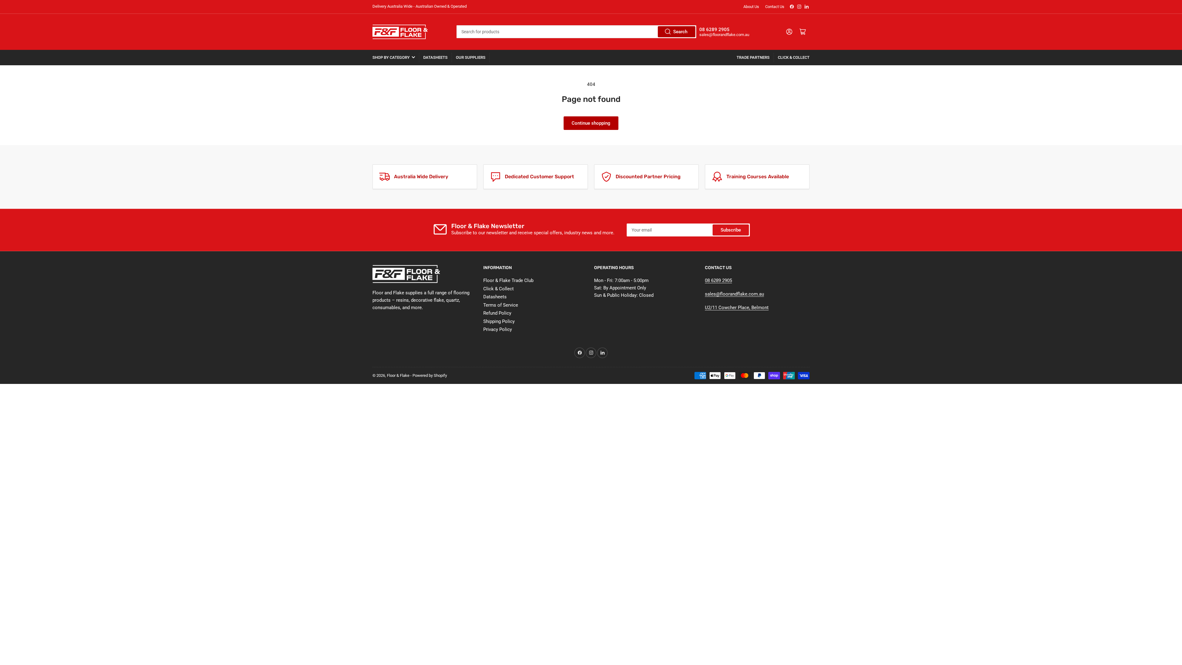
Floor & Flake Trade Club (508, 280)
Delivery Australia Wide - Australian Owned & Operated (419, 6)
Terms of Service (500, 305)
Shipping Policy (499, 321)
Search (680, 31)
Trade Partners (753, 57)
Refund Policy (497, 313)
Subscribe (731, 230)
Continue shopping (591, 123)
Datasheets (435, 57)
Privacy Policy (497, 329)
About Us (751, 6)
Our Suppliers (470, 57)
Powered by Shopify (429, 375)
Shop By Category (391, 57)
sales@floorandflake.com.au (734, 294)
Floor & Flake (398, 375)
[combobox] (576, 31)
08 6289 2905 (718, 280)
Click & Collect (794, 57)
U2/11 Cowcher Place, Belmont (737, 307)
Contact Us (774, 6)
